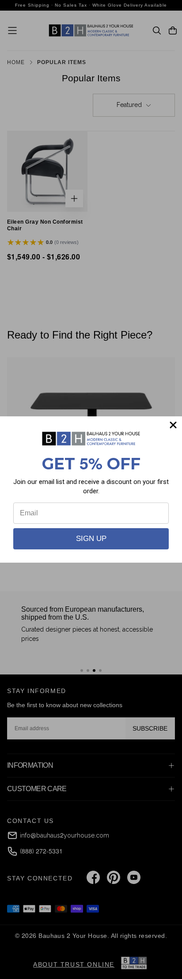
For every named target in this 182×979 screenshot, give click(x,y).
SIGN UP (91, 538)
